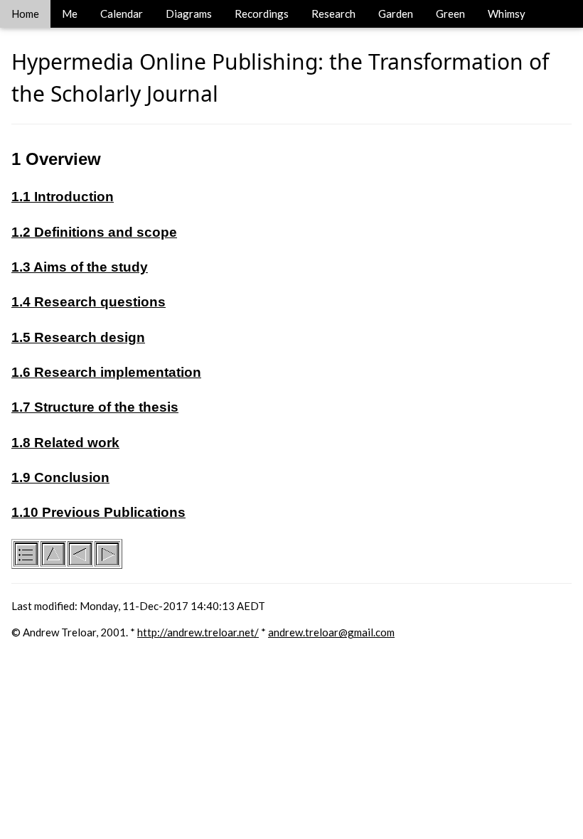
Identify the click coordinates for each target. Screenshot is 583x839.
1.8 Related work (65, 442)
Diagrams (189, 13)
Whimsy (506, 13)
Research (333, 13)
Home (25, 13)
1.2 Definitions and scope (94, 232)
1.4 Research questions (88, 301)
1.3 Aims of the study (79, 267)
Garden (395, 13)
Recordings (262, 13)
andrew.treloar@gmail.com (331, 632)
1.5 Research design (78, 337)
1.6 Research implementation (106, 372)
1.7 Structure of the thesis (94, 407)
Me (69, 13)
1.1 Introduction (62, 196)
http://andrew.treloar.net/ (198, 632)
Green (450, 13)
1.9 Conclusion (60, 477)
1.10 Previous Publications (98, 512)
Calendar (121, 13)
